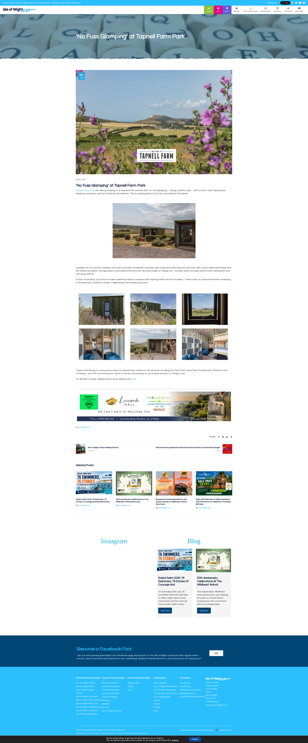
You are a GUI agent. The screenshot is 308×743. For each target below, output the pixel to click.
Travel (157, 686)
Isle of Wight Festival (112, 693)
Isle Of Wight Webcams (165, 672)
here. (134, 379)
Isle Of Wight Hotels (85, 665)
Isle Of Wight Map (162, 679)
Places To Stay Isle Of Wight (88, 660)
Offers (157, 690)
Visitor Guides (160, 665)
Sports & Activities (110, 676)
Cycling (105, 690)
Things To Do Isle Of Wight (113, 660)
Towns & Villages (109, 679)
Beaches (106, 683)
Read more (165, 593)
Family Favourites (110, 665)
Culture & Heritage (110, 672)
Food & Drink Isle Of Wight (139, 660)
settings (175, 740)
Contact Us (185, 665)
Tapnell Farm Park (85, 190)
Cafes (131, 669)
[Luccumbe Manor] (154, 403)
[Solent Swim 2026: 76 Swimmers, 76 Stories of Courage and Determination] (94, 466)
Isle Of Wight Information (166, 669)
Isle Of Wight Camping (86, 693)
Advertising (185, 669)
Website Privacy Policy (190, 672)
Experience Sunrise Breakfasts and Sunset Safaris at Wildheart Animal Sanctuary (171, 484)
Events (157, 683)
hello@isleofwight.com (216, 688)
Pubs (130, 672)
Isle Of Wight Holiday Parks (89, 689)
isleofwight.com (84, 410)
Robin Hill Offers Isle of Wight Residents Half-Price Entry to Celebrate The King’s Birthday (213, 484)
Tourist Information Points (166, 676)
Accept (195, 739)
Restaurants (134, 665)
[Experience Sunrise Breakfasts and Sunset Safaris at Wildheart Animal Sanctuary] (174, 466)
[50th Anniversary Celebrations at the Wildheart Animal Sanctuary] (134, 466)
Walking (105, 686)
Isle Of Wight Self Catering (88, 682)
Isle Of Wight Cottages (87, 679)
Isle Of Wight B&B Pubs (87, 686)
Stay (83, 179)
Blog (78, 179)
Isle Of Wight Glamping (86, 696)
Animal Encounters (110, 669)
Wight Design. (225, 713)
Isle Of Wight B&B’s (85, 669)
